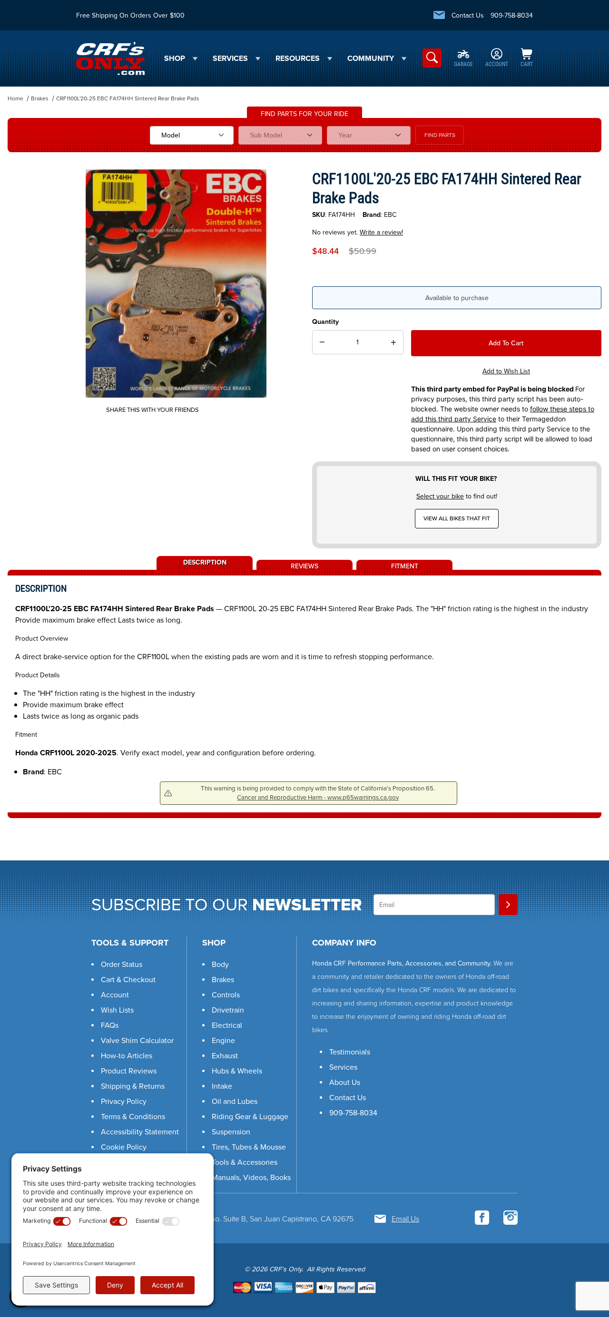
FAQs (109, 1025)
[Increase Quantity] (393, 342)
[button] (580, 1257)
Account (115, 994)
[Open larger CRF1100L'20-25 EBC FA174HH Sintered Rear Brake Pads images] (176, 283)
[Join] (508, 904)
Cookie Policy (124, 1146)
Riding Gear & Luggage (250, 1116)
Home (15, 98)
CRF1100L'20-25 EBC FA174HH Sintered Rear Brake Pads (127, 98)
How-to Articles (126, 1055)
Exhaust (225, 1055)
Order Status (121, 964)
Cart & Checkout (128, 979)
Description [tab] (204, 561)
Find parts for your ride (304, 114)
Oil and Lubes (234, 1101)
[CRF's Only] (110, 58)
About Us (344, 1082)
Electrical (227, 1025)
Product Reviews (129, 1070)
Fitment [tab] (404, 565)
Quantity (325, 322)
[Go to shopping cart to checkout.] (304, 1287)
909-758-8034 (512, 15)
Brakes (40, 98)
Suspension (231, 1131)
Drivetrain (228, 1010)
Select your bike (440, 496)
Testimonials (349, 1051)
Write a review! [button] (381, 232)
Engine (223, 1040)
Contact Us (468, 15)
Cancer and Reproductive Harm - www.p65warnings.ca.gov (318, 797)
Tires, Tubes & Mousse (249, 1146)
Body (220, 964)
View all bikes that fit (456, 518)
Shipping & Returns (133, 1086)
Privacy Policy (124, 1101)
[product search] (432, 58)
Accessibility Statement (140, 1131)
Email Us (405, 1218)
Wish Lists (117, 1010)
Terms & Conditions (133, 1116)
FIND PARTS (439, 135)
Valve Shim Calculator (137, 1040)
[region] (27, 279)
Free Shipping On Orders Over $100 (130, 15)
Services (343, 1067)
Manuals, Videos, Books (251, 1177)
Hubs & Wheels (237, 1070)
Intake (222, 1086)
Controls (226, 994)
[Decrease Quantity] (322, 342)
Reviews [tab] (304, 565)
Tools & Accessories (244, 1162)
